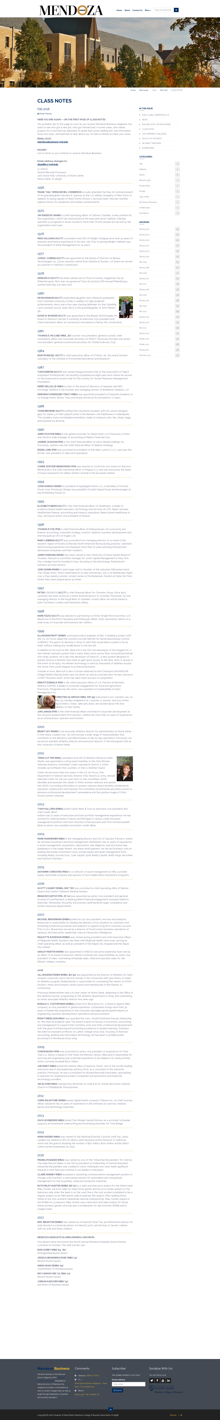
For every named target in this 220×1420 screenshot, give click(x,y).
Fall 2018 (163, 90)
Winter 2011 (144, 344)
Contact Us (137, 10)
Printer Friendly (45, 114)
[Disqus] (85, 1322)
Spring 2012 (144, 333)
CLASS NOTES (148, 129)
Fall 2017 (142, 284)
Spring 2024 (144, 229)
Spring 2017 (144, 278)
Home (119, 10)
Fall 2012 (143, 328)
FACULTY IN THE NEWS (152, 139)
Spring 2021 (144, 246)
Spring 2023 (144, 235)
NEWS (144, 120)
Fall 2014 (143, 311)
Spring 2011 (144, 350)
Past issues (143, 90)
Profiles (142, 191)
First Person (144, 213)
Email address (118, 1380)
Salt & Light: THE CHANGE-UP (87, 1394)
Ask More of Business (148, 202)
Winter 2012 (144, 339)
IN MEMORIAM (148, 148)
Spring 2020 (144, 251)
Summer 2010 (145, 355)
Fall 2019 (143, 262)
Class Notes (144, 197)
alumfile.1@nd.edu (47, 164)
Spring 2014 (144, 317)
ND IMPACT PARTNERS (151, 143)
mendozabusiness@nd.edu (52, 142)
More (147, 10)
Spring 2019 (144, 257)
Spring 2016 (144, 289)
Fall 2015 (142, 306)
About (127, 10)
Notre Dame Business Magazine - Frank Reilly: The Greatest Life (91, 1385)
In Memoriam (144, 208)
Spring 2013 (144, 322)
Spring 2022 (144, 240)
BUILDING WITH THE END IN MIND (156, 124)
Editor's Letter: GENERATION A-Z (155, 115)
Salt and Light (144, 180)
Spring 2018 (144, 268)
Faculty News (144, 186)
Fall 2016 (143, 295)
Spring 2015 (144, 300)
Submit (118, 1390)
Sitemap (173, 1415)
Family (142, 175)
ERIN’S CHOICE (93, 1376)
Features (142, 169)
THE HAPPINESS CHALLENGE (154, 134)
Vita (140, 164)
